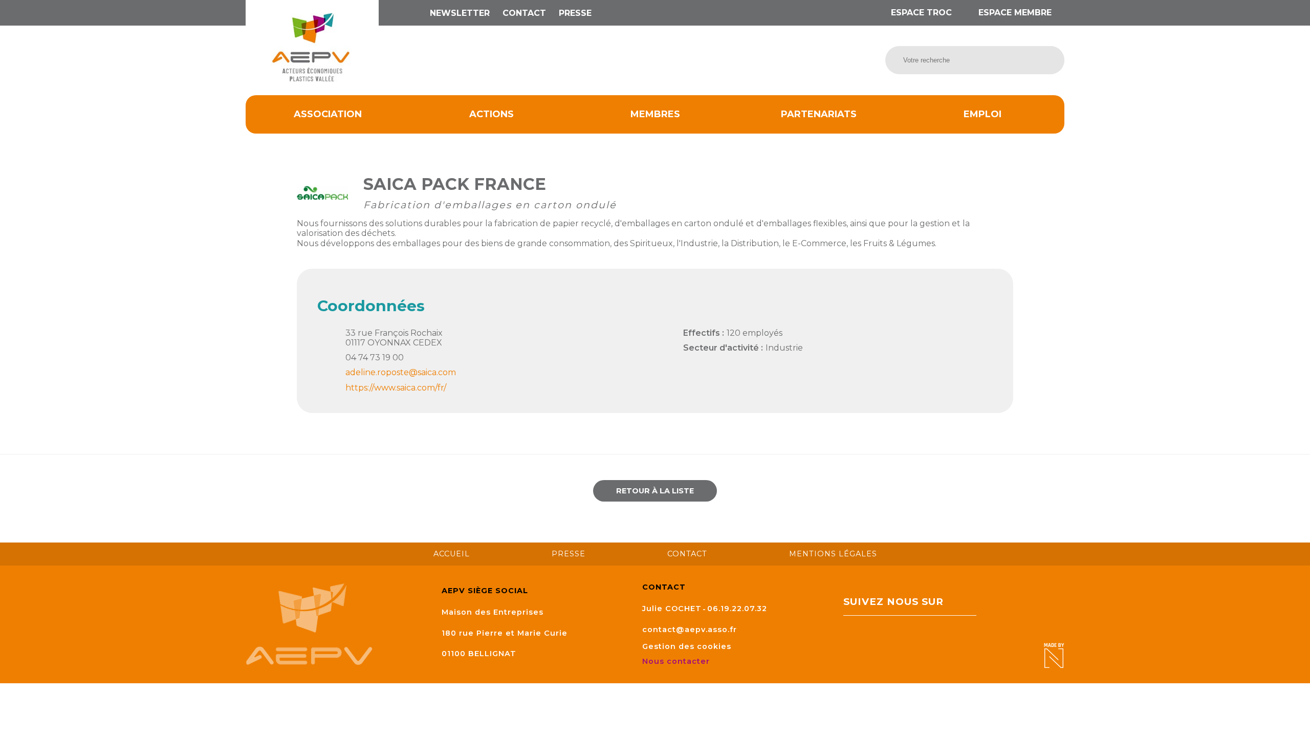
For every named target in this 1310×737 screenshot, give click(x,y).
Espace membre (1014, 12)
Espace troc (921, 12)
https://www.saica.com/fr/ (395, 388)
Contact (524, 13)
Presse (575, 13)
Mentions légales (833, 553)
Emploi (982, 114)
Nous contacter (677, 661)
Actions (491, 114)
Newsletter (460, 13)
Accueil (451, 553)
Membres (655, 114)
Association (328, 114)
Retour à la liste (655, 490)
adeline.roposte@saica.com (400, 372)
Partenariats (819, 114)
